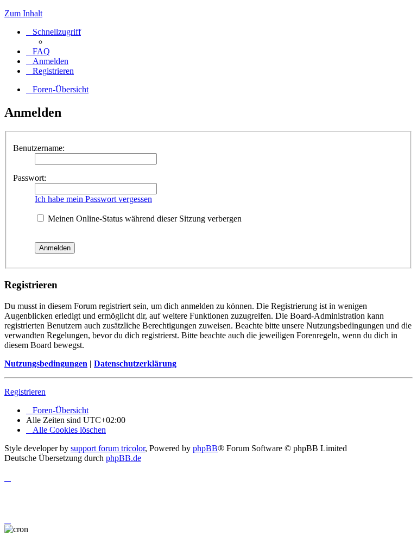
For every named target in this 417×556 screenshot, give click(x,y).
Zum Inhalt (23, 13)
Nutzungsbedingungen (45, 363)
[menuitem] (38, 51)
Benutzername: (39, 148)
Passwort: (29, 177)
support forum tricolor (108, 448)
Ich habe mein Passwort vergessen (93, 199)
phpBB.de (123, 458)
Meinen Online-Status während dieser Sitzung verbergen (144, 218)
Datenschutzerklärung (135, 363)
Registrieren (25, 391)
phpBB (205, 448)
